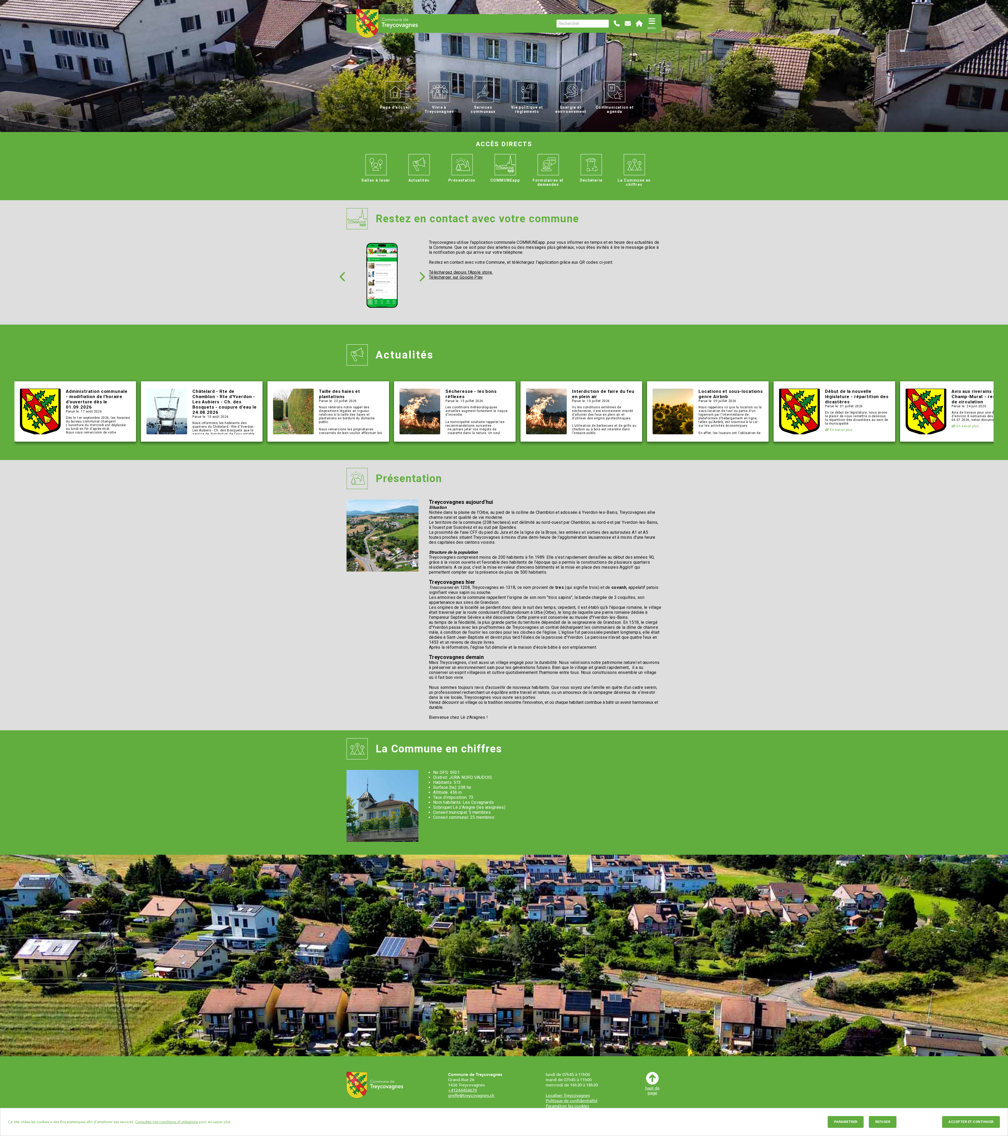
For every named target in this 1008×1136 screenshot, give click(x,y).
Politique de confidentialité (571, 1101)
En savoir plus (841, 430)
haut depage (652, 1090)
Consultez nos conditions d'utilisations (166, 1121)
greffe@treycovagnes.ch (471, 1095)
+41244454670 (462, 1090)
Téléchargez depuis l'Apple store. (461, 272)
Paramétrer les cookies (567, 1106)
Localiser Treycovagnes (568, 1095)
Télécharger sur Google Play (456, 277)
